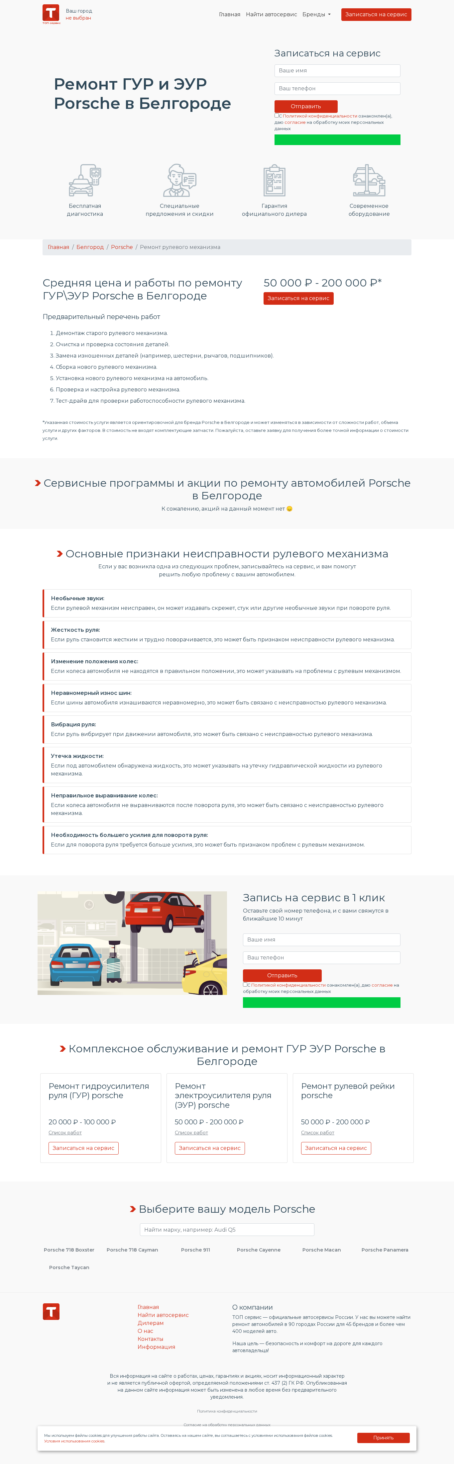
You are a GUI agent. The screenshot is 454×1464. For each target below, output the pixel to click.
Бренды (314, 14)
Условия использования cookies (74, 1441)
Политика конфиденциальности (227, 1411)
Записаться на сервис (376, 14)
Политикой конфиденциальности (320, 116)
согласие (295, 122)
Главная (230, 14)
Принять (383, 1438)
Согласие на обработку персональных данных (227, 1425)
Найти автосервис (271, 14)
